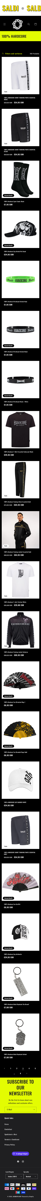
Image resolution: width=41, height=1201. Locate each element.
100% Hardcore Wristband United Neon (15, 302)
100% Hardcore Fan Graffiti (12, 904)
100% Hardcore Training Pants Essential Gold (17, 502)
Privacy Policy (10, 1144)
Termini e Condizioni (12, 1139)
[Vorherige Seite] (4, 1068)
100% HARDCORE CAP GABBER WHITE (15, 802)
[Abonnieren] (33, 1109)
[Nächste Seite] (26, 1073)
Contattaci (8, 1129)
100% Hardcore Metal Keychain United (15, 1054)
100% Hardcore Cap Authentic (13, 954)
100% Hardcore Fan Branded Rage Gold (15, 752)
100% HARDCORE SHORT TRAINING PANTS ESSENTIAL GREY (19, 853)
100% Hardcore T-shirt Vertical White (15, 602)
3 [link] (23, 1068)
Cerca (7, 1124)
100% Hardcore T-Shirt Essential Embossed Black (18, 452)
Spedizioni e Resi (11, 1134)
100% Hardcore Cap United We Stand (15, 251)
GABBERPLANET (17, 1196)
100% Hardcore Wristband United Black (16, 352)
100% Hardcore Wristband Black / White (16, 402)
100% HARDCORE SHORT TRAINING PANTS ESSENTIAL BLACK (19, 150)
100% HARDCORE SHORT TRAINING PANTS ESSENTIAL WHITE (19, 98)
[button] (4, 24)
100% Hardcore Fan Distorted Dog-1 (14, 702)
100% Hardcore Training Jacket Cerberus (16, 652)
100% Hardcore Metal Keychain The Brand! (16, 1004)
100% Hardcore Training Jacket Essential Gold (17, 552)
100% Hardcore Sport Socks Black (14, 201)
